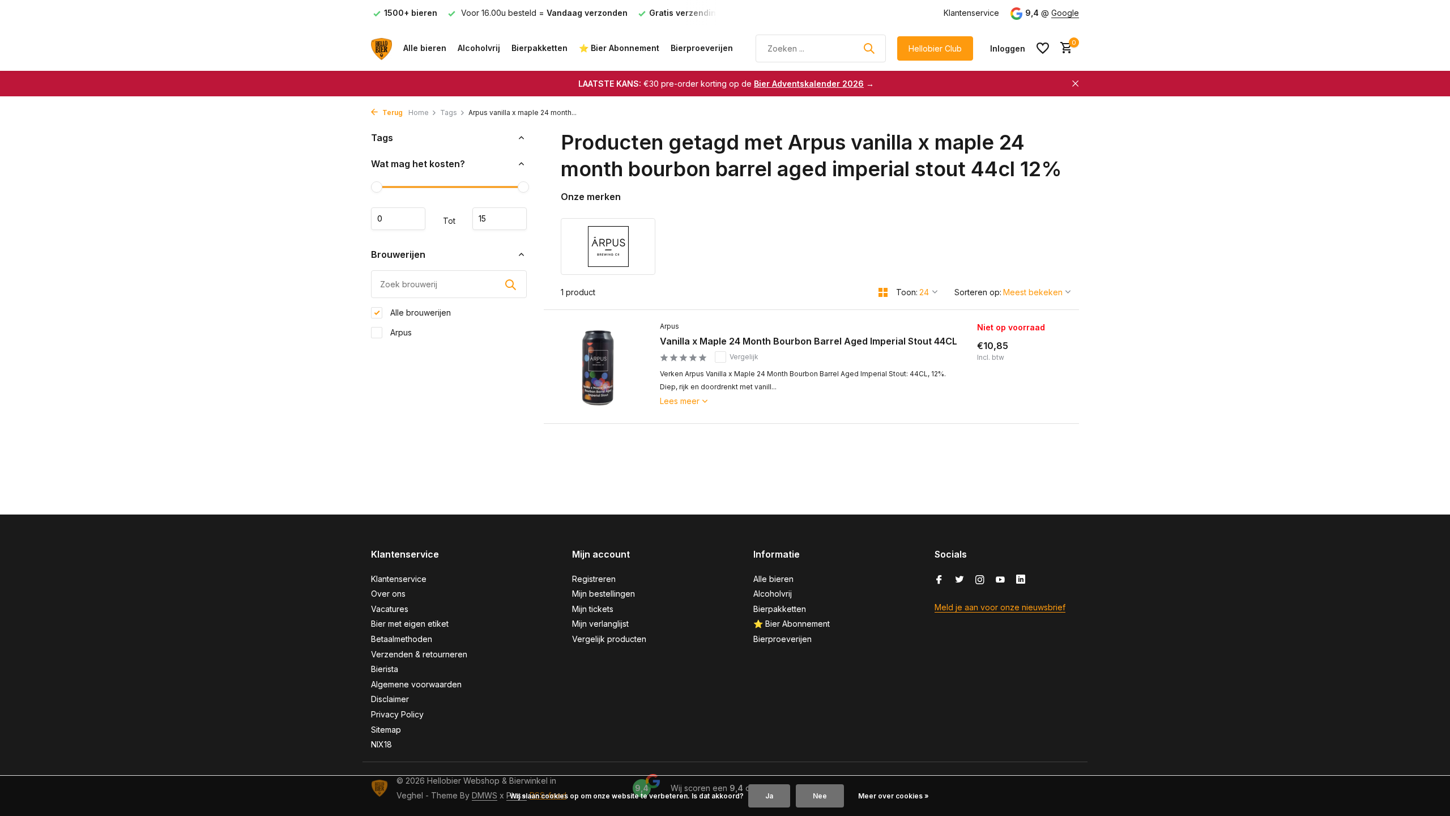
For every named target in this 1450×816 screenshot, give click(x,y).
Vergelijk (744, 356)
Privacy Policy (397, 714)
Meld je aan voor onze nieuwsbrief (1000, 607)
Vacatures (389, 609)
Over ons (388, 593)
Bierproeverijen (702, 48)
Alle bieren (424, 48)
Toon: (907, 292)
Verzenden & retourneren (419, 654)
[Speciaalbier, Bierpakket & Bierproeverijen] (381, 48)
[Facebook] (939, 580)
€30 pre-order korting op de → (726, 83)
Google (1065, 13)
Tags (448, 112)
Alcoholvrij (479, 48)
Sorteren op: (977, 292)
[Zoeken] (868, 48)
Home (418, 112)
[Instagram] (979, 580)
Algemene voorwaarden (416, 684)
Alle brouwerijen (419, 312)
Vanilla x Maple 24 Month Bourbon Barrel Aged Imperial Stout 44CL (808, 341)
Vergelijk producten (609, 639)
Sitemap (386, 729)
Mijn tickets (592, 609)
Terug (392, 112)
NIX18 (381, 744)
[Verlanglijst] (1043, 48)
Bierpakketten (539, 48)
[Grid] (883, 292)
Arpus (400, 332)
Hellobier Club (935, 48)
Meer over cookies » (893, 796)
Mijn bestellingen (603, 593)
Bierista (384, 669)
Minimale (398, 218)
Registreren (594, 579)
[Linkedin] (1020, 580)
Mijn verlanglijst (600, 623)
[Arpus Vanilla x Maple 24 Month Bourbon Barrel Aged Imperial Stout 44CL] (597, 366)
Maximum (499, 218)
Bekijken (1021, 405)
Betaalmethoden (401, 639)
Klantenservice (971, 13)
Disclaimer (390, 699)
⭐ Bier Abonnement (619, 48)
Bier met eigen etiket (410, 623)
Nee (820, 796)
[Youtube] (1000, 580)
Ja (769, 796)
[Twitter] (959, 580)
